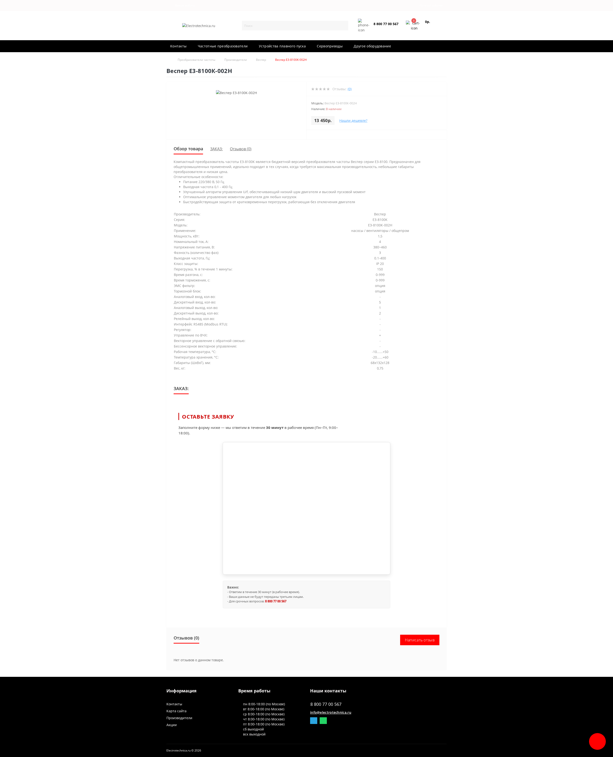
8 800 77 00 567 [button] (325, 704)
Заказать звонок (385, 28)
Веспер (261, 60)
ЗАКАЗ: (216, 148)
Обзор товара (188, 148)
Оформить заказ (432, 27)
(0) (350, 89)
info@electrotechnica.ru (330, 712)
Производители (235, 60)
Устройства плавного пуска (282, 46)
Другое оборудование (372, 46)
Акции (171, 725)
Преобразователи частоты (196, 60)
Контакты (178, 46)
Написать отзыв (420, 640)
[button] (184, 5)
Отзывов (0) (240, 148)
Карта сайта (176, 711)
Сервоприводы (330, 46)
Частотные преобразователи (223, 46)
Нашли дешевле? (353, 120)
